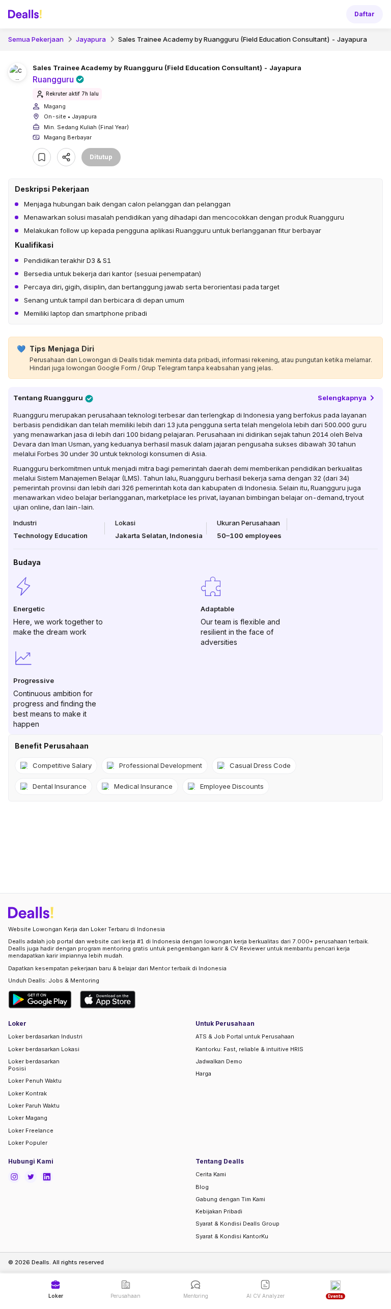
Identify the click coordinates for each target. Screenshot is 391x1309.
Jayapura (91, 39)
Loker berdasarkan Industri (45, 1036)
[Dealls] (26, 14)
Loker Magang (27, 1117)
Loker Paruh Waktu (34, 1105)
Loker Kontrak (27, 1093)
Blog (202, 1187)
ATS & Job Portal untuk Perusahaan (245, 1036)
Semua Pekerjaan (36, 39)
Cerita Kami (211, 1174)
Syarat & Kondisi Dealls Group (238, 1223)
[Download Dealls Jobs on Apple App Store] (108, 999)
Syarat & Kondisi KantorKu (232, 1236)
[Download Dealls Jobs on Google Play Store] (40, 999)
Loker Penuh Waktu (35, 1080)
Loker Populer (27, 1142)
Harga (203, 1073)
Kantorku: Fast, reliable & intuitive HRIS (249, 1049)
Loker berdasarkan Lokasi (43, 1049)
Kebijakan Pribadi (219, 1211)
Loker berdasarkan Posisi (34, 1065)
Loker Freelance (30, 1130)
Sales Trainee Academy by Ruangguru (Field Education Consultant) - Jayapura (242, 39)
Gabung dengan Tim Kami (230, 1199)
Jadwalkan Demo (219, 1061)
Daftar (364, 14)
